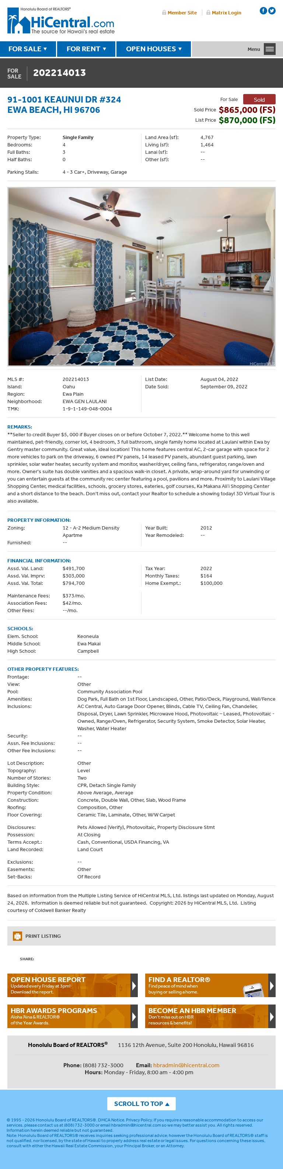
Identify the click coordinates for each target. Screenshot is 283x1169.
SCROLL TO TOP (138, 1103)
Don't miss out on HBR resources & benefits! (192, 1016)
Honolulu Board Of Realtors (61, 20)
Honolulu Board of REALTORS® (66, 1120)
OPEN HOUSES (151, 48)
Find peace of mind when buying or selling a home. (179, 985)
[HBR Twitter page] (272, 10)
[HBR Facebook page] (263, 10)
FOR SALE (25, 48)
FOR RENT (84, 48)
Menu (254, 49)
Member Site (182, 12)
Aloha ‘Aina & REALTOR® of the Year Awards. (54, 1016)
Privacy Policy (139, 1120)
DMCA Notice (111, 1120)
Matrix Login (226, 12)
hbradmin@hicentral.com (186, 1065)
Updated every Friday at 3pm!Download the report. (48, 985)
